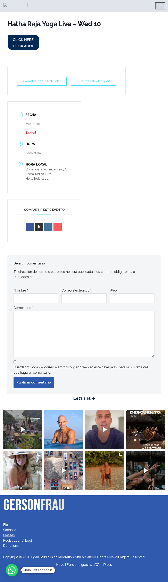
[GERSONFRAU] (15, 6)
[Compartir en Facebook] (30, 227)
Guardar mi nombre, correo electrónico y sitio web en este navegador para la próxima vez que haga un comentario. (81, 369)
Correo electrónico (76, 290)
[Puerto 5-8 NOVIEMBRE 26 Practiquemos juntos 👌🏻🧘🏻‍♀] (145, 429)
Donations (11, 546)
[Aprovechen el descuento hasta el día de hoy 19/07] (104, 429)
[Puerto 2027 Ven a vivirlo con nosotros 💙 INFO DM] (22, 429)
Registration (12, 540)
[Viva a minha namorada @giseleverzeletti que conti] (104, 470)
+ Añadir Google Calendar (42, 81)
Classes (9, 535)
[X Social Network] (39, 227)
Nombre (21, 290)
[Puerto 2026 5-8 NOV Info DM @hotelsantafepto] (145, 470)
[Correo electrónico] (57, 227)
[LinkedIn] (48, 227)
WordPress (103, 565)
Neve (60, 565)
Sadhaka (9, 530)
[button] (12, 570)
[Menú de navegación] (160, 5)
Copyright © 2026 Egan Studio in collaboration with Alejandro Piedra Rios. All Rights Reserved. (74, 557)
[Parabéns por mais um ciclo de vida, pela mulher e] (22, 470)
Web (113, 290)
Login (29, 540)
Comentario (23, 308)
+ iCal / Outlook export (93, 81)
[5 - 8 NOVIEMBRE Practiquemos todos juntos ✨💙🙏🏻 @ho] (63, 470)
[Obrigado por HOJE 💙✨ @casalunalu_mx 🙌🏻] (63, 429)
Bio (5, 525)
